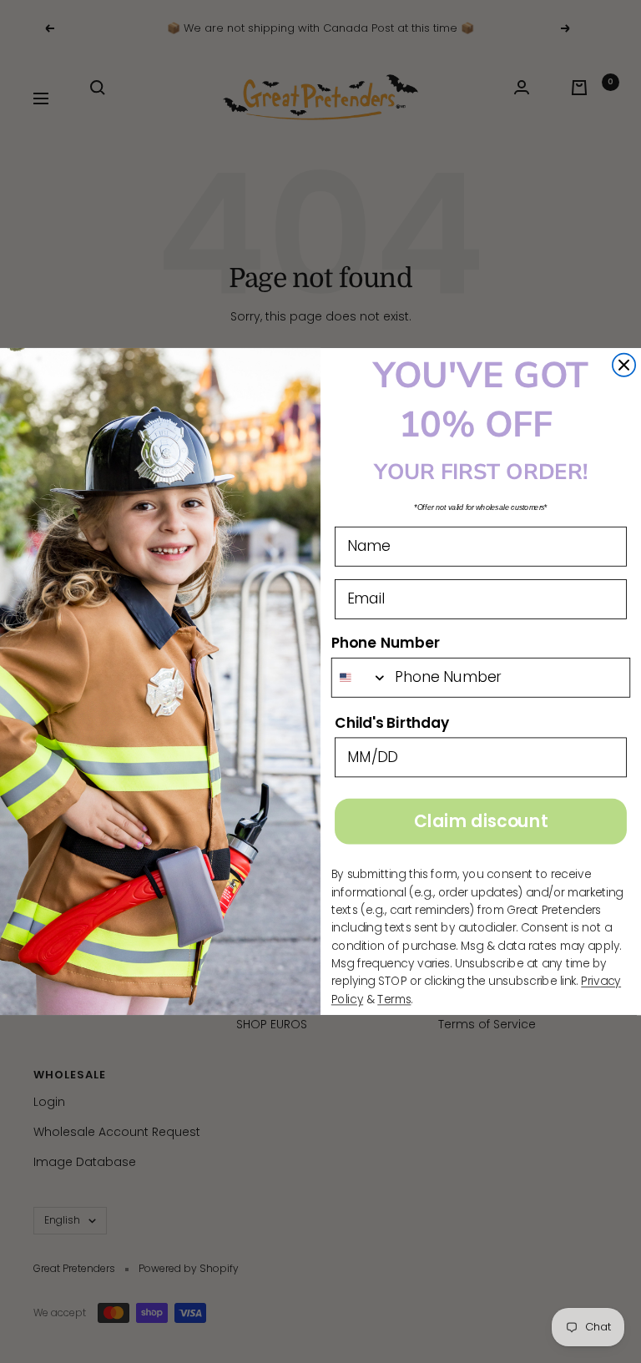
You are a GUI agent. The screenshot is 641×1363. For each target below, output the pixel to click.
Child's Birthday (392, 723)
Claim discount (481, 821)
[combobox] (360, 678)
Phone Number (385, 643)
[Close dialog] (624, 365)
